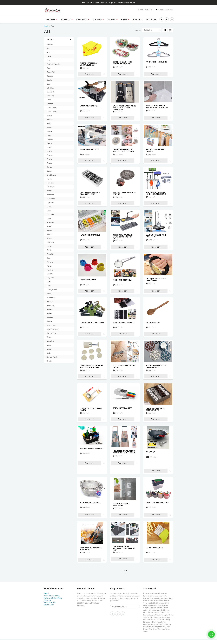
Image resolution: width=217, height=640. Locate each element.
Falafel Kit (150, 452)
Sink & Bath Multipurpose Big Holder (157, 636)
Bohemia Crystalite (53, 64)
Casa (48, 84)
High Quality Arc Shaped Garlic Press (156, 279)
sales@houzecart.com (165, 10)
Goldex (49, 163)
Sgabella (50, 309)
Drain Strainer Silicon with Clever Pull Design (123, 150)
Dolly (49, 100)
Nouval (49, 246)
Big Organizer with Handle (92, 448)
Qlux (48, 286)
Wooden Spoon (153, 323)
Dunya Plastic (52, 108)
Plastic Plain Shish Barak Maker (91, 409)
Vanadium (50, 341)
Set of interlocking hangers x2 (121, 505)
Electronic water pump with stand (156, 236)
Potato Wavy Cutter (154, 548)
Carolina (50, 80)
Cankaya (50, 76)
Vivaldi (49, 349)
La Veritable (51, 199)
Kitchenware (81, 19)
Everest (49, 127)
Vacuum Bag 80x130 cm (89, 149)
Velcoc (49, 345)
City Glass (50, 88)
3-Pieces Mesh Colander (90, 502)
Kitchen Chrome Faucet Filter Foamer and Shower (124, 636)
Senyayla (50, 301)
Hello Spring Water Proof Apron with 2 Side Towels (124, 452)
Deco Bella (50, 96)
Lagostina (50, 203)
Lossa (49, 218)
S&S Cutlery (51, 298)
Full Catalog (151, 19)
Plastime (50, 270)
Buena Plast (51, 72)
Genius (49, 159)
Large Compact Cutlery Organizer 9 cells (90, 193)
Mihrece (50, 234)
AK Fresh (50, 44)
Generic (49, 151)
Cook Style (50, 92)
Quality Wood (52, 290)
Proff (48, 282)
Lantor (49, 207)
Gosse (49, 171)
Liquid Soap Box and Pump (157, 503)
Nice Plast (50, 242)
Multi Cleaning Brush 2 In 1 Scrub (91, 592)
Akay (48, 48)
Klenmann (50, 195)
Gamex (49, 143)
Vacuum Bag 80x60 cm (89, 106)
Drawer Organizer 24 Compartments (155, 409)
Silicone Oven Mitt (88, 280)
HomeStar (50, 183)
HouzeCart (50, 187)
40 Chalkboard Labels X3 (123, 323)
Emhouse (50, 119)
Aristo (49, 52)
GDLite (49, 147)
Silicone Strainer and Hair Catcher (124, 193)
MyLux (49, 238)
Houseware (65, 19)
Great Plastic (51, 175)
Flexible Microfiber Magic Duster (124, 366)
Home (46, 26)
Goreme (49, 167)
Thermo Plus (51, 333)
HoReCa (124, 19)
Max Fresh (50, 222)
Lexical (49, 210)
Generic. (50, 155)
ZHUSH (49, 361)
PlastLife (50, 274)
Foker (49, 135)
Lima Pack (50, 214)
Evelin (49, 123)
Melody (49, 230)
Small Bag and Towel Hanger (155, 150)
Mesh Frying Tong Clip (122, 280)
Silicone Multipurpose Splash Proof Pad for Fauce (122, 237)
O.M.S (49, 250)
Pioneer (49, 266)
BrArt (49, 68)
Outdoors (97, 19)
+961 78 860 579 (146, 10)
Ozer (48, 258)
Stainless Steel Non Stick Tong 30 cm (91, 548)
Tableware (50, 19)
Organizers (50, 254)
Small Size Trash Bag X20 (90, 635)
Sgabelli (49, 313)
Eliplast (49, 116)
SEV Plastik (51, 305)
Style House (51, 325)
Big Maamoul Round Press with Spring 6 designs (91, 366)
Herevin (49, 179)
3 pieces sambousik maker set (157, 593)
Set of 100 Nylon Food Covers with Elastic (122, 63)
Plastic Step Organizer (90, 235)
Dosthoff (111, 19)
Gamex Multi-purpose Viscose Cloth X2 (89, 64)
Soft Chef (50, 317)
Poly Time (50, 278)
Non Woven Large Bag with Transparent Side (125, 592)
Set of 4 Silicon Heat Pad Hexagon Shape (156, 366)
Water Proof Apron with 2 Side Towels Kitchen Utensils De (124, 107)
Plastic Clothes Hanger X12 (92, 323)
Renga (49, 294)
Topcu (49, 337)
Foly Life (50, 139)
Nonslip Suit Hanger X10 (156, 62)
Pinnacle (50, 262)
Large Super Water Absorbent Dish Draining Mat (124, 548)
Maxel (49, 226)
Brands (50, 39)
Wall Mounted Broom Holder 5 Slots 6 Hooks (156, 193)
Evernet (49, 131)
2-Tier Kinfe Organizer (122, 408)
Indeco (49, 191)
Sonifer (49, 321)
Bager (49, 56)
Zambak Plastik (52, 357)
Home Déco (137, 19)
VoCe (49, 353)
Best (48, 60)
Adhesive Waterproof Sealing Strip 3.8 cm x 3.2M (157, 107)
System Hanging (52, 329)
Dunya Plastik (52, 112)
